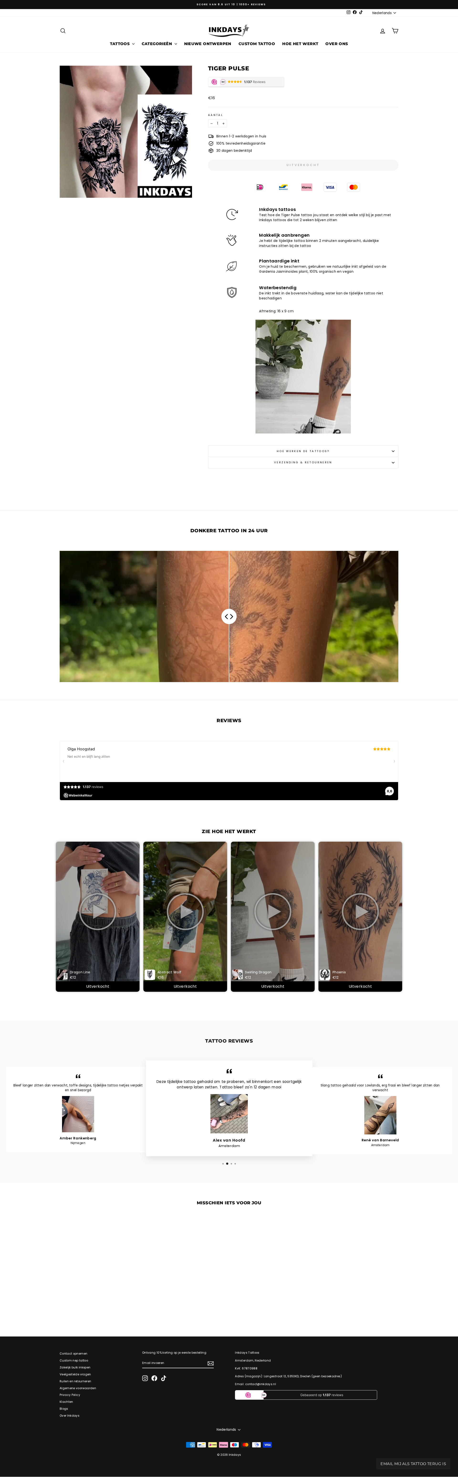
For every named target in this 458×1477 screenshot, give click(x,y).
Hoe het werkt (300, 44)
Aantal (215, 115)
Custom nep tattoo (74, 1360)
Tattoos (120, 44)
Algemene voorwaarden (78, 1388)
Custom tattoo (257, 44)
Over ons (336, 44)
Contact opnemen (73, 1354)
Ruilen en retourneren (75, 1381)
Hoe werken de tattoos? (303, 451)
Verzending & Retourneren (303, 462)
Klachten (66, 1402)
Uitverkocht (97, 986)
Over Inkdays (69, 1416)
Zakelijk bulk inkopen (75, 1367)
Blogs (64, 1409)
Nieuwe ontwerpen (207, 44)
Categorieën (157, 44)
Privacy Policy (70, 1395)
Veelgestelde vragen (75, 1374)
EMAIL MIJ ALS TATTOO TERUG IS (413, 1463)
